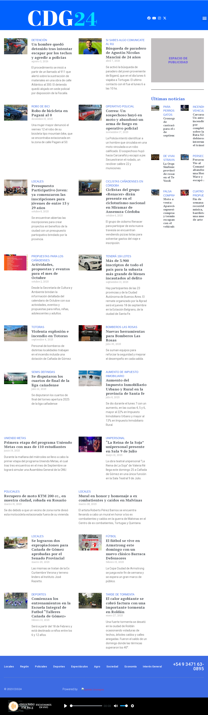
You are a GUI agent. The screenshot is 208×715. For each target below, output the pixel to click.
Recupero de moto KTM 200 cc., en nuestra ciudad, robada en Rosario (35, 498)
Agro (97, 666)
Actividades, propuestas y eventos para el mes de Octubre (50, 271)
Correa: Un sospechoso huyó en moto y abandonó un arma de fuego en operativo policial (124, 119)
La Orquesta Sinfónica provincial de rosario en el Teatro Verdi (171, 172)
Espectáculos (79, 666)
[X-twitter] (164, 18)
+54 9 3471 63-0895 (188, 666)
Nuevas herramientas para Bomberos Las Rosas (125, 335)
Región (24, 666)
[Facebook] (149, 18)
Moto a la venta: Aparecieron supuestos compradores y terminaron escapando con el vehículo (172, 212)
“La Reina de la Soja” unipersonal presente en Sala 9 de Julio (125, 446)
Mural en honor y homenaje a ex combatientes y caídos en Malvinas (110, 498)
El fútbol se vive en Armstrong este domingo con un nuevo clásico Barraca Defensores (125, 549)
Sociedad (112, 666)
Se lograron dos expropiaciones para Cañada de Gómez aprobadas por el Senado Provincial (49, 549)
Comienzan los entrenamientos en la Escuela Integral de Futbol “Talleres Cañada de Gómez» (51, 607)
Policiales (41, 666)
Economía (130, 666)
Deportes (59, 666)
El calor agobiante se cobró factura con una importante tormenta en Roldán (125, 605)
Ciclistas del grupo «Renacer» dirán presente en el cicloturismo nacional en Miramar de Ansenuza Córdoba (125, 200)
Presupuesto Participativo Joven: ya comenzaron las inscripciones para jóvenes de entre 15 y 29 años (50, 196)
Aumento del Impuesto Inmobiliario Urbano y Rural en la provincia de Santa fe (126, 387)
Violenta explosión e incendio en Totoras (50, 333)
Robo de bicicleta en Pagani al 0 (49, 113)
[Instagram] (159, 18)
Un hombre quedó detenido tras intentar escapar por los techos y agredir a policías (51, 51)
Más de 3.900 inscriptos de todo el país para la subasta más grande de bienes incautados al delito (125, 269)
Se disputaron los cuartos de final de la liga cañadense (50, 380)
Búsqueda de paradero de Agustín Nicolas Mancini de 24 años (126, 52)
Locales (9, 666)
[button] (204, 18)
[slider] (86, 706)
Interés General (152, 666)
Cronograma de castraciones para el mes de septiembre (172, 126)
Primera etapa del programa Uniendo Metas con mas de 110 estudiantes (38, 444)
